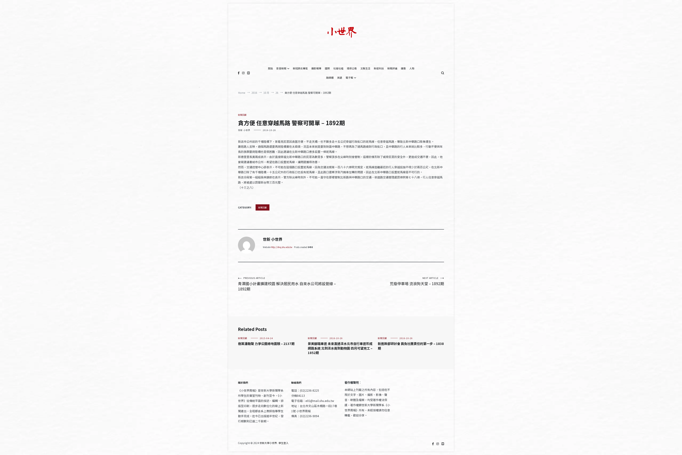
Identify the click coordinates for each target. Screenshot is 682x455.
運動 (403, 68)
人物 (411, 68)
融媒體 (330, 77)
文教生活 (365, 68)
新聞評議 (392, 68)
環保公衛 (352, 68)
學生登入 (283, 443)
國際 (327, 68)
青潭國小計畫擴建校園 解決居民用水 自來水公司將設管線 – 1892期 (287, 283)
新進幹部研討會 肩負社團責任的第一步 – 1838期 (411, 345)
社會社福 (338, 68)
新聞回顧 (242, 114)
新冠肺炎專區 (300, 68)
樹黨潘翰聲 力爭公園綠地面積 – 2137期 (266, 343)
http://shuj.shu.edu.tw (281, 247)
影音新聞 (281, 68)
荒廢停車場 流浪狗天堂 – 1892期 (417, 281)
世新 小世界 (244, 130)
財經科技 (379, 68)
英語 (339, 77)
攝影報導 (316, 68)
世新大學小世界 (268, 443)
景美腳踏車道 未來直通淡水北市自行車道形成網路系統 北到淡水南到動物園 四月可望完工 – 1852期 (340, 348)
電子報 (349, 77)
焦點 (270, 68)
